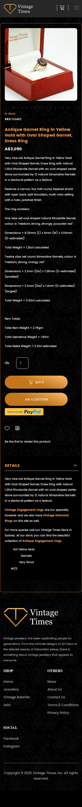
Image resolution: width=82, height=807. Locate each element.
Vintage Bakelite (16, 697)
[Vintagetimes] (34, 9)
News (51, 681)
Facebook (11, 738)
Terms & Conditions (63, 705)
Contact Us (56, 697)
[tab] (42, 467)
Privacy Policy (58, 712)
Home (8, 681)
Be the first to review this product (27, 442)
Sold (6, 705)
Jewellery (11, 689)
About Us (54, 689)
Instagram (11, 746)
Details (12, 465)
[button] (14, 107)
